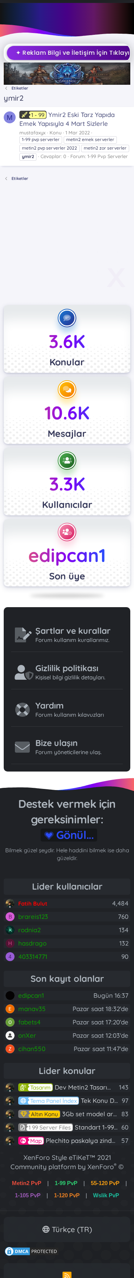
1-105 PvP (28, 1195)
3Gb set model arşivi (76, 1114)
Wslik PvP (106, 1195)
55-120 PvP (105, 1183)
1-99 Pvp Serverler (107, 156)
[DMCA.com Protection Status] (32, 1254)
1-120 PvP (67, 1195)
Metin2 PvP (26, 1183)
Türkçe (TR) (71, 1229)
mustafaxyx (32, 133)
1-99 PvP (66, 1183)
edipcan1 (67, 555)
